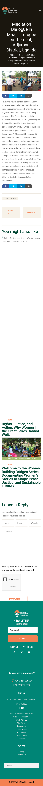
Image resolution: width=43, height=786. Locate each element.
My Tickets (21, 732)
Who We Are (21, 723)
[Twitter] (21, 652)
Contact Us (21, 755)
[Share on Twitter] (13, 96)
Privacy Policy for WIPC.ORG (21, 713)
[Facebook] (14, 652)
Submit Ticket (21, 729)
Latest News (7, 420)
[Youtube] (29, 652)
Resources (21, 726)
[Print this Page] (28, 96)
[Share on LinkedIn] (21, 96)
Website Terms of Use (21, 717)
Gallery (21, 751)
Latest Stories (21, 735)
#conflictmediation (10, 198)
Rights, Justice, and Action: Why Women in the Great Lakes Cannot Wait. (20, 429)
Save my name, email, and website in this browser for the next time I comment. (19, 568)
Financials (21, 738)
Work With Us (21, 720)
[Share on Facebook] (5, 96)
